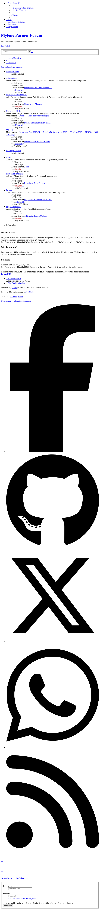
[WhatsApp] (52, 747)
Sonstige (11, 134)
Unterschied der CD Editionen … (38, 88)
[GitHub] (52, 548)
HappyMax (19, 90)
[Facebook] (52, 452)
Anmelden (6, 878)
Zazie (26, 167)
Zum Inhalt (5, 46)
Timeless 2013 (76, 132)
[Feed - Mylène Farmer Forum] (52, 854)
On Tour (9, 130)
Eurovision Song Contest (34, 183)
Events (22, 116)
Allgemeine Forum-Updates (35, 216)
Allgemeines (11, 78)
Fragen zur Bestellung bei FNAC (38, 199)
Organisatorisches (13, 206)
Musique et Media (13, 111)
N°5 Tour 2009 (91, 132)
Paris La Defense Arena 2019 (55, 132)
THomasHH (20, 202)
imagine (18, 106)
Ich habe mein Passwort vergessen (22, 898)
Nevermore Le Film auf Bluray (37, 141)
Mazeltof (13, 296)
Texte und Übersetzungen (38, 116)
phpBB (14, 288)
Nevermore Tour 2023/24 (29, 132)
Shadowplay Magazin (33, 104)
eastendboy (19, 144)
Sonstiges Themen (13, 151)
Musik (8, 157)
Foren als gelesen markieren (12, 67)
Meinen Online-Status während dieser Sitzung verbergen (49, 903)
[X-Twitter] (52, 641)
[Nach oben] (2, 910)
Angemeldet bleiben (14, 903)
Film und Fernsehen (14, 174)
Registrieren (21, 878)
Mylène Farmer (12, 71)
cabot (20, 296)
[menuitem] (22, 8)
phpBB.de (29, 292)
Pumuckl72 (6, 274)
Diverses (9, 190)
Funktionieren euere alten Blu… (37, 123)
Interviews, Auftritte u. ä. (16, 95)
